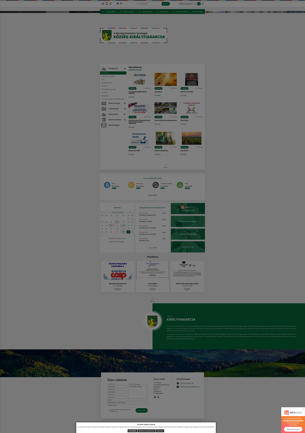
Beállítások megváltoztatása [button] (146, 430)
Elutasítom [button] (160, 430)
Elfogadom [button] (132, 430)
